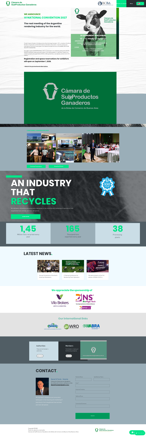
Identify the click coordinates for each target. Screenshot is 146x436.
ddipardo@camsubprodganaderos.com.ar (60, 385)
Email (77, 383)
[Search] (108, 3)
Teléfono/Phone (79, 396)
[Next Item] (116, 147)
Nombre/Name (79, 376)
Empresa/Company (80, 389)
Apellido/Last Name (98, 376)
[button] (131, 3)
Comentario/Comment (81, 403)
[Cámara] (21, 3)
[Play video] (70, 98)
